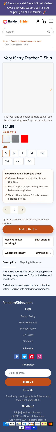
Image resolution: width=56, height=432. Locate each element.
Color (9, 132)
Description (9, 262)
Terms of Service (28, 322)
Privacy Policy (28, 328)
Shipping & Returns (30, 262)
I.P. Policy (28, 335)
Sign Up (28, 382)
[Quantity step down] (6, 210)
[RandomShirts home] (18, 21)
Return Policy (28, 316)
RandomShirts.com (17, 302)
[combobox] (23, 32)
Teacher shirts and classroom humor (26, 41)
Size (5, 146)
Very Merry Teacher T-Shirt (17, 45)
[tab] (11, 263)
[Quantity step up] (22, 210)
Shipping (28, 341)
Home (5, 41)
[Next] (50, 89)
